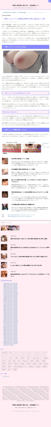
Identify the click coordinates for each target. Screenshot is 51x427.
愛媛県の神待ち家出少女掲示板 (10, 330)
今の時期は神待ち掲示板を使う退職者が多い (23, 204)
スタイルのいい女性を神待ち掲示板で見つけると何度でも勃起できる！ (29, 256)
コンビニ (23, 352)
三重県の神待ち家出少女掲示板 (10, 317)
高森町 (15, 369)
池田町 (46, 364)
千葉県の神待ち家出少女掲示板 (10, 296)
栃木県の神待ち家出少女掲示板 (10, 300)
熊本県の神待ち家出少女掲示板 (10, 335)
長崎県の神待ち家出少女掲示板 (10, 338)
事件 (17, 358)
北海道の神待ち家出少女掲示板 (10, 283)
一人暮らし (45, 147)
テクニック (5, 355)
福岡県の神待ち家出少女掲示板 (10, 334)
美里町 (4, 369)
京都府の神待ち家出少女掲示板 (10, 316)
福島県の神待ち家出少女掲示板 (10, 287)
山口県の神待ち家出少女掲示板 (10, 325)
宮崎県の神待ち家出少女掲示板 (10, 341)
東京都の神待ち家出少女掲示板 (10, 292)
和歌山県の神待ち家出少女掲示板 (10, 321)
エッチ (16, 352)
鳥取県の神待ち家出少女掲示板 (10, 327)
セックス (37, 352)
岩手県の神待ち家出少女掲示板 (10, 288)
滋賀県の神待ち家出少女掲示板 (10, 318)
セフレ (45, 352)
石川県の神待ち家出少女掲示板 (10, 303)
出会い (28, 358)
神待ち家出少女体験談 (22, 12)
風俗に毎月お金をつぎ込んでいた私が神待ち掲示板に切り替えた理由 (29, 238)
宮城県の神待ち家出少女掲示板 (10, 285)
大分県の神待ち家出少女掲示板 (10, 339)
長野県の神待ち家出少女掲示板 (10, 306)
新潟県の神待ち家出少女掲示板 (10, 301)
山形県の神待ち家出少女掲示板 (10, 291)
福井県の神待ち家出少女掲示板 (10, 305)
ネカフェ (29, 355)
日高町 (22, 364)
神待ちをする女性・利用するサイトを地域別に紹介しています (25, 407)
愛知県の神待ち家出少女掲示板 (10, 309)
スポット (30, 352)
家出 (19, 361)
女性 (9, 361)
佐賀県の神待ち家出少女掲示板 (10, 337)
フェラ (43, 355)
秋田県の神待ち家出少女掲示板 (10, 289)
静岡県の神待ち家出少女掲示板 (10, 310)
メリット (4, 358)
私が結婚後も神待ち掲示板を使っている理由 (23, 169)
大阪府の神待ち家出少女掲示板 (10, 313)
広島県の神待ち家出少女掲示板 (10, 322)
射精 (31, 361)
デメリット (14, 355)
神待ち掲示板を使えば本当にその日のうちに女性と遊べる (20, 216)
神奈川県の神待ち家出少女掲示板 (10, 293)
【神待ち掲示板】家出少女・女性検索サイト (25, 5)
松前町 (35, 364)
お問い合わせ (6, 376)
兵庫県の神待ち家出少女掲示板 (10, 314)
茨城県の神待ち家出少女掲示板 (10, 297)
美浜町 (38, 366)
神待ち (10, 366)
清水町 (4, 366)
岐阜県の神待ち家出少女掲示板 (10, 312)
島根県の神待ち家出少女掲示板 (10, 326)
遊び (9, 369)
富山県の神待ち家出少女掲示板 (10, 304)
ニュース (21, 355)
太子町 (4, 361)
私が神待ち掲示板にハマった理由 (20, 158)
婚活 (14, 361)
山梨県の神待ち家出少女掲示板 (10, 308)
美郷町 (45, 366)
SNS (11, 352)
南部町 (46, 358)
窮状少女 (31, 366)
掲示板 (16, 364)
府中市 (10, 364)
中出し (11, 358)
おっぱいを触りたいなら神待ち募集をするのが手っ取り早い (26, 265)
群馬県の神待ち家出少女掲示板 (10, 299)
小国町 (37, 361)
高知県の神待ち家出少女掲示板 (10, 329)
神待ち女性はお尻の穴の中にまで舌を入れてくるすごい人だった (21, 214)
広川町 (4, 364)
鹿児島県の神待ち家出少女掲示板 (10, 342)
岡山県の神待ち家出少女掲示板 (10, 324)
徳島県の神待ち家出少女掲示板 (10, 333)
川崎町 (43, 361)
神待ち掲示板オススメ (20, 366)
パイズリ (36, 355)
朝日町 (28, 364)
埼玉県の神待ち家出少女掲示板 (10, 295)
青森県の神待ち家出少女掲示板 (10, 284)
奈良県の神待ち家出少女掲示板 (10, 320)
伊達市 (22, 358)
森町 (40, 364)
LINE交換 (4, 352)
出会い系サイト (37, 358)
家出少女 (25, 361)
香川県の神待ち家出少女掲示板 (10, 331)
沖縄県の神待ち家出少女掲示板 (10, 343)
